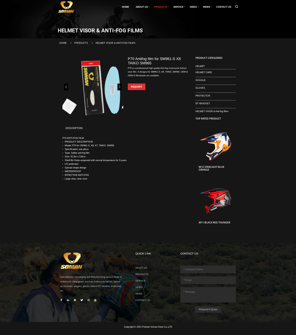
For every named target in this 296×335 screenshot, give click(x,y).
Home (125, 7)
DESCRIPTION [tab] (74, 128)
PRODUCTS (160, 7)
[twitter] (81, 300)
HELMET (200, 66)
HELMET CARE (203, 72)
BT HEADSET (202, 103)
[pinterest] (75, 300)
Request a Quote (208, 309)
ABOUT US (142, 7)
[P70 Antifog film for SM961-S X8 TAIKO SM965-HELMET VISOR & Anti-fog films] (66, 6)
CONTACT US (223, 7)
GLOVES (200, 88)
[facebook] (61, 300)
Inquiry (136, 86)
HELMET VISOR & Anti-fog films (115, 43)
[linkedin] (68, 300)
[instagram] (88, 300)
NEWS (206, 7)
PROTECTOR (202, 95)
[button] (66, 87)
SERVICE (178, 7)
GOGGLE (200, 80)
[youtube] (95, 300)
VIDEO (193, 7)
